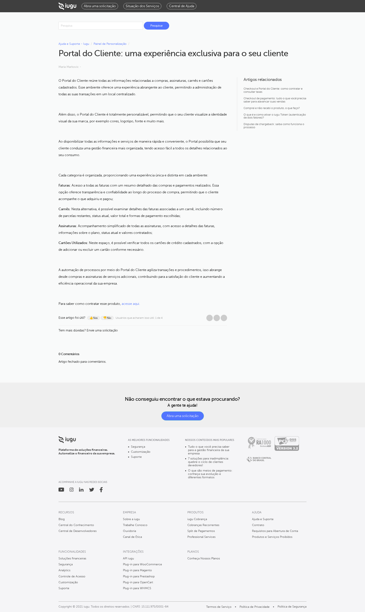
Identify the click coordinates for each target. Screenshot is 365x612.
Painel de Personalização (110, 43)
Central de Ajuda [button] (181, 6)
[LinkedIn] (224, 318)
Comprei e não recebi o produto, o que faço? (272, 108)
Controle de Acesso (72, 576)
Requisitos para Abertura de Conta (275, 531)
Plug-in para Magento (137, 570)
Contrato (258, 525)
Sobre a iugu (131, 519)
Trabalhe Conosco (135, 525)
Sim (95, 317)
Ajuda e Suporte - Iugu (74, 43)
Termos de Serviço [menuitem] (219, 606)
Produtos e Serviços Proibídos (272, 536)
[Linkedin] (81, 490)
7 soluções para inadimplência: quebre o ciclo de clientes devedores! (208, 462)
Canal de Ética (132, 536)
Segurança (138, 446)
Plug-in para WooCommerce (142, 564)
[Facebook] (209, 318)
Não (109, 317)
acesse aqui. (131, 304)
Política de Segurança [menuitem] (292, 606)
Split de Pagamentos (201, 531)
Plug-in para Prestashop (139, 576)
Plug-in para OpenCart (138, 582)
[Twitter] (91, 490)
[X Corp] (217, 318)
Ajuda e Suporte (263, 519)
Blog (62, 519)
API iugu (128, 558)
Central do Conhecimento (76, 525)
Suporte (136, 456)
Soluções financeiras (72, 558)
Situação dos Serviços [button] (142, 6)
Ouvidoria (129, 531)
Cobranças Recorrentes (203, 525)
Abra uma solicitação (183, 416)
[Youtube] (61, 490)
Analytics (64, 570)
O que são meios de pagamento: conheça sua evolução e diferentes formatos (210, 474)
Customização (140, 451)
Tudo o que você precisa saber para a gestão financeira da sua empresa (208, 450)
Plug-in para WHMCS (137, 588)
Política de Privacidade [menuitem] (255, 606)
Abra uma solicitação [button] (100, 6)
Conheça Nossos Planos (203, 558)
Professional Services (201, 536)
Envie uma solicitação (102, 330)
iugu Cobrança (197, 519)
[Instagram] (71, 490)
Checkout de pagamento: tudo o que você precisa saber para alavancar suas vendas (275, 100)
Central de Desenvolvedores (78, 531)
